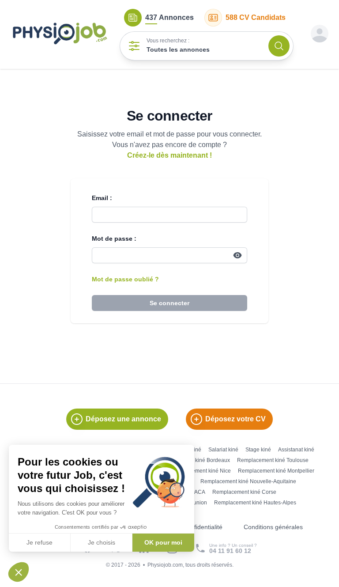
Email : (102, 197)
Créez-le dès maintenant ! (169, 155)
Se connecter (169, 303)
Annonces (169, 17)
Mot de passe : (114, 238)
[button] (18, 572)
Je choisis (101, 542)
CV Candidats (256, 17)
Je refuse (39, 542)
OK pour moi (163, 542)
